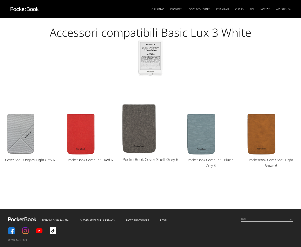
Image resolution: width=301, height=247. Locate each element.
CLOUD (239, 9)
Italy (243, 218)
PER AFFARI (222, 9)
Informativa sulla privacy (97, 220)
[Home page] (24, 9)
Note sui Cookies (137, 220)
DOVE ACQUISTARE (199, 9)
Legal (164, 220)
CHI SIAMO (158, 9)
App (252, 9)
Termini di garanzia (55, 220)
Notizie (265, 9)
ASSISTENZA (283, 9)
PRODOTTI (176, 9)
